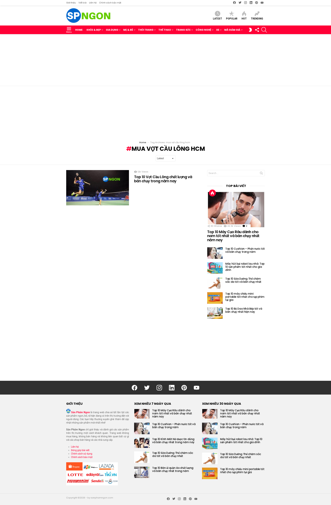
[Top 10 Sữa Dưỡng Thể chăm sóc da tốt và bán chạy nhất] (215, 283)
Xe (217, 30)
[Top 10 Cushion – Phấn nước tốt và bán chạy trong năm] (215, 253)
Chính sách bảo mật (110, 2)
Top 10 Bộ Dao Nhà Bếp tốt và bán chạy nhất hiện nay (243, 310)
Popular (231, 18)
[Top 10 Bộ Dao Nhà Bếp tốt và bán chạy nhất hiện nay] (215, 313)
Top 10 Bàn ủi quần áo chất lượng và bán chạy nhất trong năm (172, 469)
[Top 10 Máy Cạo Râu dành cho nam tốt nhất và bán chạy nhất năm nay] (236, 209)
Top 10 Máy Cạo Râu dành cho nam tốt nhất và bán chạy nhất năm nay (233, 235)
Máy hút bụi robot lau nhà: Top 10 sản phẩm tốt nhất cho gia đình (244, 267)
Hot (244, 18)
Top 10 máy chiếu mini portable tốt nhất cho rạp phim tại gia (244, 297)
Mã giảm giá (232, 30)
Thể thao (164, 30)
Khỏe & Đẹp (94, 30)
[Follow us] (257, 29)
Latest (217, 18)
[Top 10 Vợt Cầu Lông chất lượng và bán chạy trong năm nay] (97, 187)
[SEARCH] (264, 29)
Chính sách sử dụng (81, 453)
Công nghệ (203, 30)
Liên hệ (93, 2)
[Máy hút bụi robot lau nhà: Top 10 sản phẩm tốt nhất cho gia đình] (215, 268)
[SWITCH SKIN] (250, 29)
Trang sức (183, 30)
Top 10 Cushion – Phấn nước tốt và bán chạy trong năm (245, 250)
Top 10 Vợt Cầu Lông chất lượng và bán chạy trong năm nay (163, 178)
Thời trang (145, 30)
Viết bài (82, 2)
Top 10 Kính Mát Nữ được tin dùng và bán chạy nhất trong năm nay (173, 440)
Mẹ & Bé (128, 30)
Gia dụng (112, 30)
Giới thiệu (71, 2)
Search (261, 174)
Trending (257, 18)
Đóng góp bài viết (80, 450)
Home (79, 30)
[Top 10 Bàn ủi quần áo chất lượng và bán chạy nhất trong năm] (142, 472)
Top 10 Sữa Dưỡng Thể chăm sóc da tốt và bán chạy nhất (243, 280)
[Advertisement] (165, 60)
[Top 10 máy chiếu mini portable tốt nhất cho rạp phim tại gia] (215, 298)
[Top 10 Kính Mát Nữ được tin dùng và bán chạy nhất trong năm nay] (142, 443)
